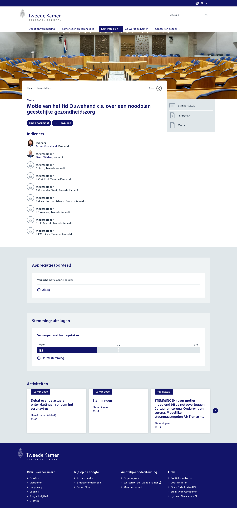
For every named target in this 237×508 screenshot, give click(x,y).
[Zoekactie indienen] (206, 15)
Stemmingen (102, 400)
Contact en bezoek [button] (166, 28)
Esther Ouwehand (46, 146)
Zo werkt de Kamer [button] (136, 28)
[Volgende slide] (215, 410)
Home (30, 87)
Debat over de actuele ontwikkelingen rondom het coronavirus (52, 404)
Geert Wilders (44, 157)
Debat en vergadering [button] (42, 28)
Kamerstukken (44, 87)
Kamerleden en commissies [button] (78, 28)
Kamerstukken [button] (110, 28)
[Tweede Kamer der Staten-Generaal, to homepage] (40, 15)
